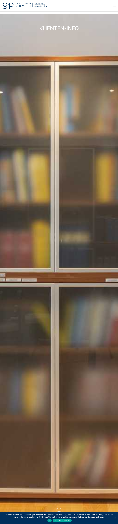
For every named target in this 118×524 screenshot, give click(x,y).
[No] (115, 518)
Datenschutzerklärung (62, 520)
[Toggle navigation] (115, 5)
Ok (50, 520)
